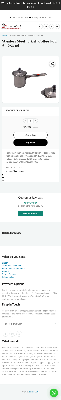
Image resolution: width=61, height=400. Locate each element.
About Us (6, 271)
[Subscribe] (55, 323)
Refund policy (8, 277)
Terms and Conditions (11, 265)
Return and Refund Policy (13, 268)
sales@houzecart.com (41, 17)
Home (4, 35)
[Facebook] (5, 334)
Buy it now (30, 142)
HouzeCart (33, 392)
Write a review (30, 213)
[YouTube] (19, 334)
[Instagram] (12, 334)
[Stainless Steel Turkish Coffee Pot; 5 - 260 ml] (30, 79)
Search (5, 263)
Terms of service (9, 274)
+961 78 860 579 (20, 17)
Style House (18, 171)
